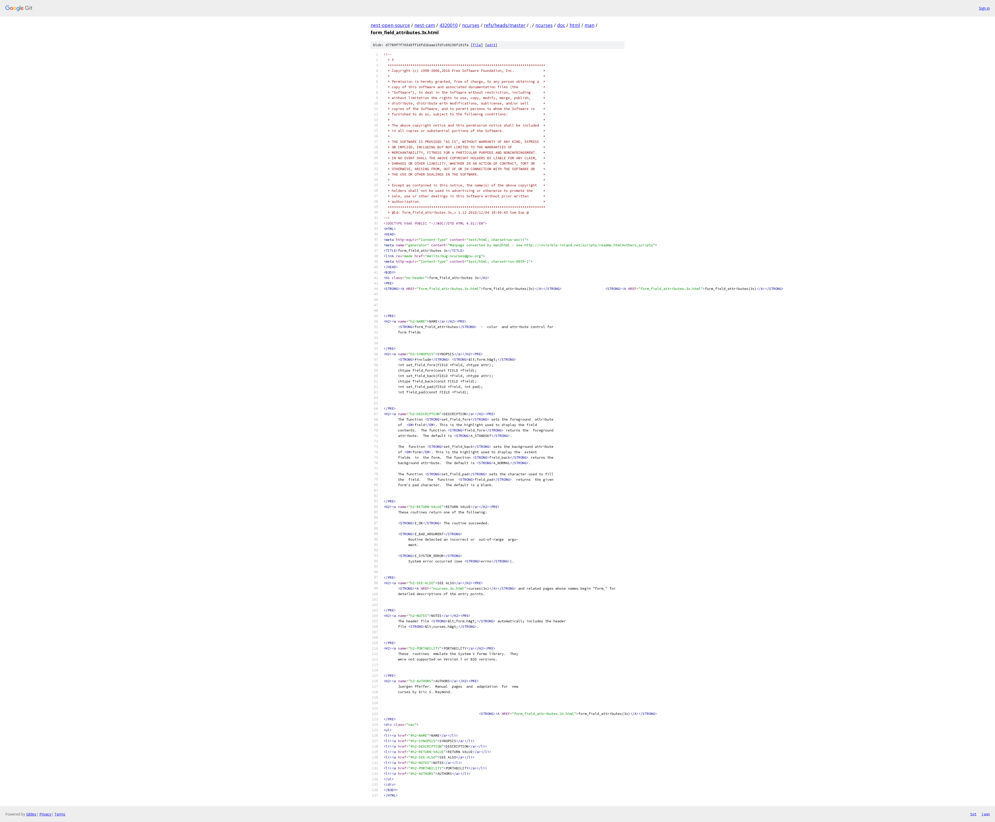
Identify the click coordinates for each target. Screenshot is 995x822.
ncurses (470, 25)
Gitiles (31, 814)
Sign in (984, 8)
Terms (59, 814)
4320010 (448, 25)
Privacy (45, 814)
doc (561, 25)
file (477, 45)
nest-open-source (390, 25)
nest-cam (424, 25)
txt (973, 814)
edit (491, 45)
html (575, 25)
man (589, 25)
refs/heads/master (504, 25)
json (986, 814)
